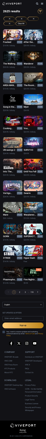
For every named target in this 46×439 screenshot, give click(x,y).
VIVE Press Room (11, 365)
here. (33, 428)
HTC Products (9, 369)
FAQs (27, 369)
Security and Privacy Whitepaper (33, 408)
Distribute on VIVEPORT (34, 357)
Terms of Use (30, 334)
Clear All (21, 24)
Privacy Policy (30, 385)
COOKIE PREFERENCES (23, 434)
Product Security (31, 396)
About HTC (8, 372)
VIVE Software (10, 389)
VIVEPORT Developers (33, 361)
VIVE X (27, 365)
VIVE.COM (8, 361)
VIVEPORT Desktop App (13, 385)
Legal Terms (30, 400)
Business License (31, 404)
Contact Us (29, 372)
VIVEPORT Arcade (11, 357)
